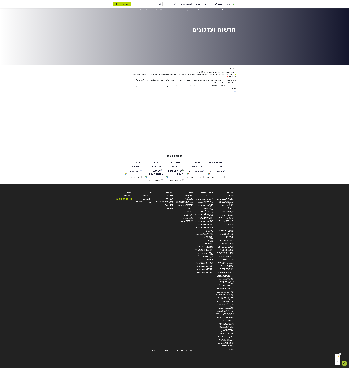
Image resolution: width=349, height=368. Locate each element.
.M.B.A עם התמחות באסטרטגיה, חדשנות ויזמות (205, 239)
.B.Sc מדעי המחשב (208, 208)
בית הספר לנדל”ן (229, 218)
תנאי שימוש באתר (147, 200)
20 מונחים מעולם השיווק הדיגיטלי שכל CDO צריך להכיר (225, 337)
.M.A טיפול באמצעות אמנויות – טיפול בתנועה (204, 270)
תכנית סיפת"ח (230, 224)
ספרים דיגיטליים (189, 195)
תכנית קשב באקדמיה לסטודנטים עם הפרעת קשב (184, 203)
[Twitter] (117, 199)
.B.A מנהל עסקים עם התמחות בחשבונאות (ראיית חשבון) (205, 210)
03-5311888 (128, 195)
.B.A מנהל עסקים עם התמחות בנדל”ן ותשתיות (205, 206)
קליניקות (231, 227)
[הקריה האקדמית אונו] (233, 4)
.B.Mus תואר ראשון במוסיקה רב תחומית (205, 203)
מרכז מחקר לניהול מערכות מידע (225, 252)
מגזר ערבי (190, 208)
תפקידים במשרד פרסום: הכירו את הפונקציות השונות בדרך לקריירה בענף (225, 306)
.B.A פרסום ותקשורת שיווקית (206, 213)
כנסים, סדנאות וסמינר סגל (227, 240)
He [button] (152, 4)
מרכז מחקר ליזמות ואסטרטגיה (226, 246)
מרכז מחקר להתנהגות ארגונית (226, 248)
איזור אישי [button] (170, 4)
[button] (337, 359)
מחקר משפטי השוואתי (228, 261)
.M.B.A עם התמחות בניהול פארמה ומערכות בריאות (204, 242)
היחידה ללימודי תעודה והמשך (226, 217)
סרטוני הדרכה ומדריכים (187, 221)
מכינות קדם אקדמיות (167, 207)
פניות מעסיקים (230, 223)
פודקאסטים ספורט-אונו (228, 216)
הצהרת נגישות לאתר (147, 195)
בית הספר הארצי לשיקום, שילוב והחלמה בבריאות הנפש (226, 344)
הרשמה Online (122, 4)
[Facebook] (130, 199)
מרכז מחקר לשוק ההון (228, 245)
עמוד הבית (233, 10)
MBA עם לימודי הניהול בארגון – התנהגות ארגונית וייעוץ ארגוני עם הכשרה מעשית (205, 246)
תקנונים (171, 210)
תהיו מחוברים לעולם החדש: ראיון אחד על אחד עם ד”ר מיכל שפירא (225, 309)
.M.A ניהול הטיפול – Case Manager (204, 262)
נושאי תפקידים (230, 349)
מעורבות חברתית (189, 214)
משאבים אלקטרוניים (188, 218)
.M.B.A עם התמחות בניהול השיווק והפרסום (205, 251)
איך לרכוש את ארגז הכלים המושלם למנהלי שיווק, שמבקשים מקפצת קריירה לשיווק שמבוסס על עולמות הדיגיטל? (225, 289)
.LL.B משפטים (209, 195)
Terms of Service (190, 350)
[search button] (160, 4)
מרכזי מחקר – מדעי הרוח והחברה (225, 255)
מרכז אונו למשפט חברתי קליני (226, 226)
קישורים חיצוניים (189, 220)
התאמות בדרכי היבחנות (228, 205)
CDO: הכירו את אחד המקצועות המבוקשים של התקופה (226, 284)
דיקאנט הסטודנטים (229, 198)
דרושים (150, 204)
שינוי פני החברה (189, 198)
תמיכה (150, 202)
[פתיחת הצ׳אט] (344, 363)
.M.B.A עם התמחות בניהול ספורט (205, 253)
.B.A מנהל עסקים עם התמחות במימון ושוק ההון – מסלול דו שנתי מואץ (204, 222)
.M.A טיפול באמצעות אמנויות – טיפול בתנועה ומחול (204, 267)
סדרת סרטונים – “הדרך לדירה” (226, 220)
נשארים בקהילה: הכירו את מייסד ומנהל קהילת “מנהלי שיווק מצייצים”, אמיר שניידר (225, 298)
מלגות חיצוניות (169, 204)
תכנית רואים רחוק (188, 211)
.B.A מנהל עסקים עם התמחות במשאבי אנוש (205, 225)
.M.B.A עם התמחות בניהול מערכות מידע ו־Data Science (204, 255)
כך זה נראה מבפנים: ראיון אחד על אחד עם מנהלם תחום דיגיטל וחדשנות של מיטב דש (225, 281)
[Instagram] (127, 199)
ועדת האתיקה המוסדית (228, 264)
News (227, 10)
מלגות (198, 4)
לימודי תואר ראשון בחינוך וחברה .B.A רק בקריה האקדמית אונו (204, 200)
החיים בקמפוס (189, 197)
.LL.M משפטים (209, 236)
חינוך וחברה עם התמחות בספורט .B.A (205, 197)
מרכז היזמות (230, 229)
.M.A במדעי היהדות (208, 237)
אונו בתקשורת (230, 214)
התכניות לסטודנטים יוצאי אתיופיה (184, 205)
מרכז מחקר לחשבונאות (228, 243)
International (186, 4)
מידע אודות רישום (168, 197)
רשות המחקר (230, 232)
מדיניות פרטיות (148, 198)
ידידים (232, 346)
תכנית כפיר (190, 213)
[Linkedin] (124, 199)
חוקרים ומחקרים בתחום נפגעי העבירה (226, 270)
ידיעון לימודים (169, 195)
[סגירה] (340, 354)
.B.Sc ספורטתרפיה (208, 230)
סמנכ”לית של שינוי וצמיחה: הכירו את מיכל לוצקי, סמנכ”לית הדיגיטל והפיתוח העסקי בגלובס (225, 313)
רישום (207, 4)
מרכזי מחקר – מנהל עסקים (227, 233)
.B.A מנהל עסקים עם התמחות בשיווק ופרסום (204, 228)
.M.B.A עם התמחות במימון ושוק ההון (204, 249)
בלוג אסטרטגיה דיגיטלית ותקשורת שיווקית (225, 273)
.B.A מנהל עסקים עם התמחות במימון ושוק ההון (204, 215)
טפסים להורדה (169, 198)
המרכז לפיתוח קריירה (228, 221)
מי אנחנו (231, 195)
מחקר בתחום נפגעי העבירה (227, 268)
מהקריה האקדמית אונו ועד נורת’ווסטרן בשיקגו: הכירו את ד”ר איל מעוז (225, 317)
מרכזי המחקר (230, 242)
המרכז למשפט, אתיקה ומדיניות (226, 262)
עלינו (228, 4)
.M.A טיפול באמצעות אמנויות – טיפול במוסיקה (204, 264)
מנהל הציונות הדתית (188, 207)
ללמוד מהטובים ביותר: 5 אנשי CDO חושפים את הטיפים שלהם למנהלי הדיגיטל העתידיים (225, 277)
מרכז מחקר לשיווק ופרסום (227, 249)
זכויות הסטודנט (230, 197)
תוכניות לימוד (218, 4)
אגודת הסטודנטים (188, 216)
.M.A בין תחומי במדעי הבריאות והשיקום (205, 260)
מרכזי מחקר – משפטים (228, 259)
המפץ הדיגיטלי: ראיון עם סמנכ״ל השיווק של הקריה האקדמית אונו (225, 340)
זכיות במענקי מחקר (229, 236)
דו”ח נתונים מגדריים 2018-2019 (143, 201)
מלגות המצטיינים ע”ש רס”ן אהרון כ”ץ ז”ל (164, 201)
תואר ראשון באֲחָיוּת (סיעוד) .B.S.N (204, 234)
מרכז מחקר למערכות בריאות (226, 253)
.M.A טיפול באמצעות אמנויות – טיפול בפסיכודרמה (204, 273)
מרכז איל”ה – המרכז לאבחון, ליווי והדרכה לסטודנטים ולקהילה (225, 200)
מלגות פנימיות (169, 205)
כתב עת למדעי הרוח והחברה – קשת (226, 257)
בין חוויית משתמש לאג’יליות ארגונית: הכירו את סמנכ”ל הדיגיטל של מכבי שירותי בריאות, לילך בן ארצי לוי (225, 333)
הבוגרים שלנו (230, 208)
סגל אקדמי (231, 213)
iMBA (211, 258)
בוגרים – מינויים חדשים (228, 210)
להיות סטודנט (189, 200)
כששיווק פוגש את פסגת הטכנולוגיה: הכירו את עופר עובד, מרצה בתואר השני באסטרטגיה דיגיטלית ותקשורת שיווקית (225, 323)
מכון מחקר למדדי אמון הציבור (226, 230)
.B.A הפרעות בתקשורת (207, 233)
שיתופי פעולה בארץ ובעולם (227, 239)
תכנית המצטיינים (188, 210)
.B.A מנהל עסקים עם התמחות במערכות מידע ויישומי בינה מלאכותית (205, 218)
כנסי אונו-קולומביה (229, 348)
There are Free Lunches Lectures (147, 80)
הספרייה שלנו (189, 217)
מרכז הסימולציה (229, 342)
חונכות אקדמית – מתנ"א (227, 207)
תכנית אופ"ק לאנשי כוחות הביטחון (184, 201)
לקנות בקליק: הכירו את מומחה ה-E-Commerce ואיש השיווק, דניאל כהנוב (225, 294)
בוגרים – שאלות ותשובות (227, 211)
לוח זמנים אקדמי (168, 208)
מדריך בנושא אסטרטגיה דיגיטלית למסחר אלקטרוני (225, 302)
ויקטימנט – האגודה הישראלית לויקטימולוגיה (226, 265)
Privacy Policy (180, 350)
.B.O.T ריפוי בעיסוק (208, 232)
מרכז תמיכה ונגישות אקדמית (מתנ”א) (226, 203)
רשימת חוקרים (230, 237)
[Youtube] (120, 199)
